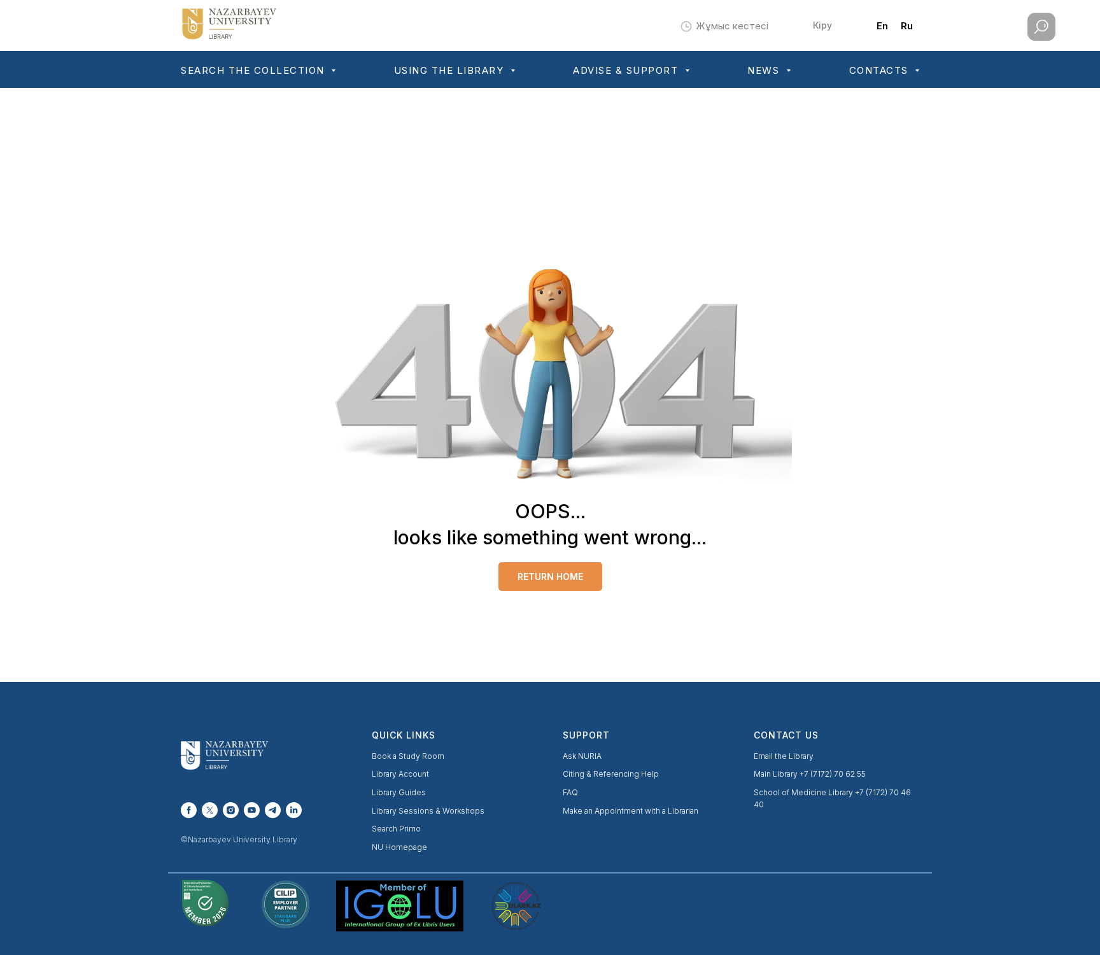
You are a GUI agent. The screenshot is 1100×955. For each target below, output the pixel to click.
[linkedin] (294, 810)
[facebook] (189, 810)
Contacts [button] (880, 70)
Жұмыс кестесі (732, 26)
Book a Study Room (408, 756)
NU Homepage (399, 847)
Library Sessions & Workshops (428, 811)
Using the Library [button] (450, 70)
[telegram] (273, 810)
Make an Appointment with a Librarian (630, 811)
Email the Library (784, 756)
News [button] (765, 70)
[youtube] (252, 810)
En (882, 26)
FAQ (570, 792)
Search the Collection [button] (254, 70)
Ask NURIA (582, 756)
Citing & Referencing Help (611, 774)
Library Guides (399, 792)
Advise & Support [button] (627, 70)
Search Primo (396, 828)
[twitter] (210, 810)
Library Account (400, 774)
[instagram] (231, 810)
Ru (907, 26)
